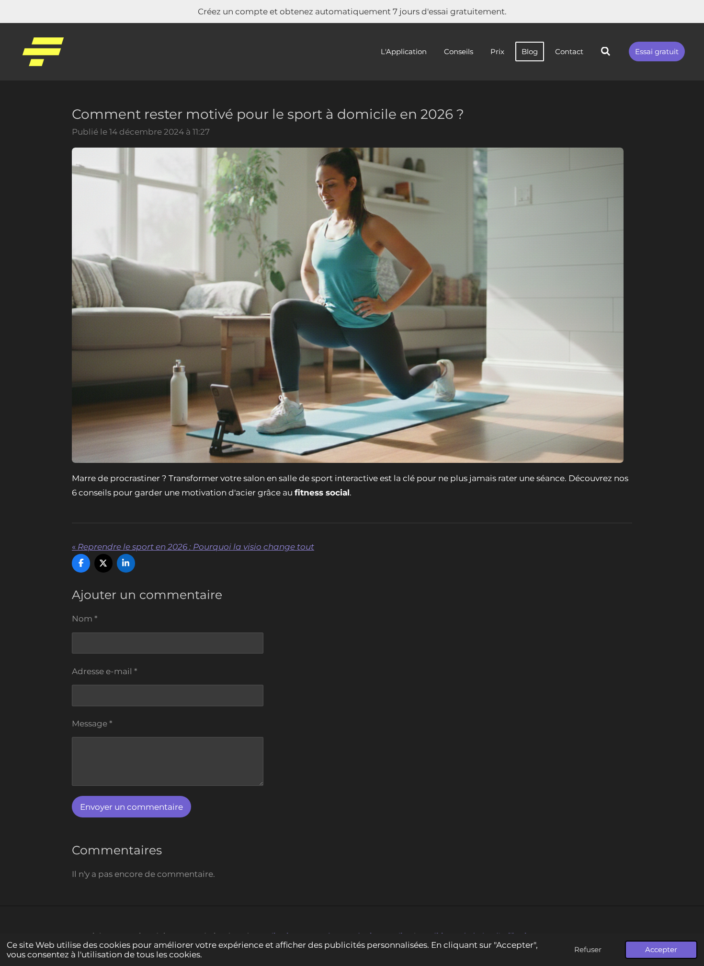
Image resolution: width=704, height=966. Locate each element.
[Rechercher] (605, 51)
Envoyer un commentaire (131, 807)
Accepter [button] (661, 949)
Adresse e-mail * (104, 671)
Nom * (85, 618)
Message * (92, 723)
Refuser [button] (588, 949)
